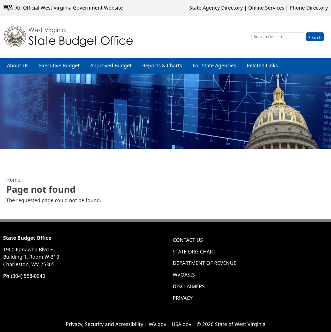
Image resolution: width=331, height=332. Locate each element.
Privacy (183, 297)
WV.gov (157, 324)
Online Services (266, 7)
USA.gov (181, 324)
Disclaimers (189, 286)
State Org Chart (194, 251)
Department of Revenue (204, 262)
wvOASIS (184, 274)
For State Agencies (214, 65)
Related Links (262, 65)
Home (13, 179)
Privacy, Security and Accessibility (104, 324)
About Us (17, 65)
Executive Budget (59, 65)
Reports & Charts (162, 65)
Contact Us (188, 239)
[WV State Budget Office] (68, 37)
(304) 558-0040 (28, 275)
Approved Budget (111, 65)
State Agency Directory (216, 7)
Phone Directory (309, 7)
